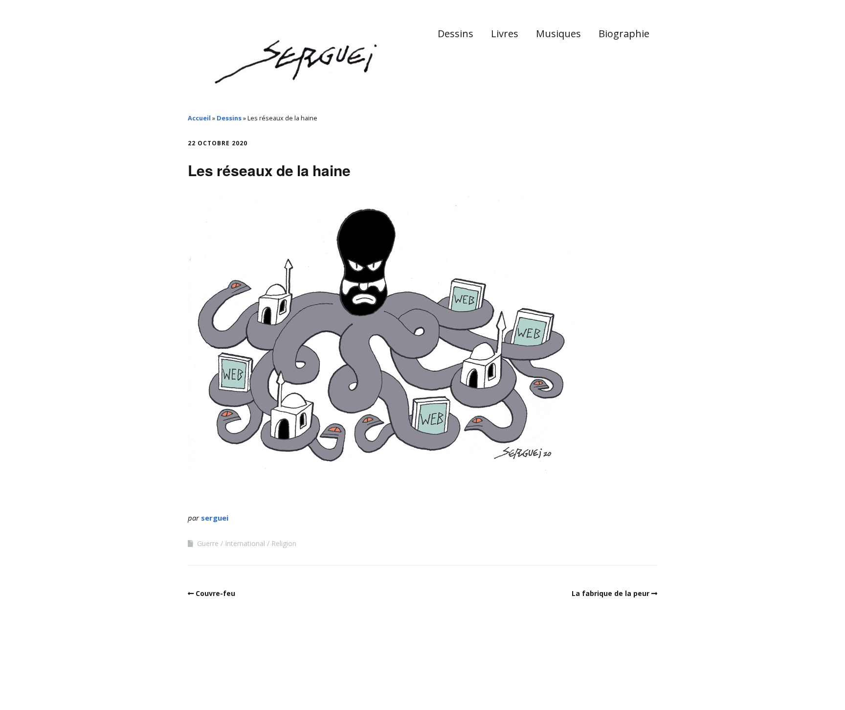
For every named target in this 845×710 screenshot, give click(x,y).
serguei (214, 518)
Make (224, 680)
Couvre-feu (215, 593)
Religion (283, 543)
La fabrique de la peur (610, 593)
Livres (504, 33)
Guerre (208, 543)
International (245, 543)
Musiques (558, 33)
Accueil (199, 118)
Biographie (624, 33)
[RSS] (652, 681)
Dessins (455, 33)
